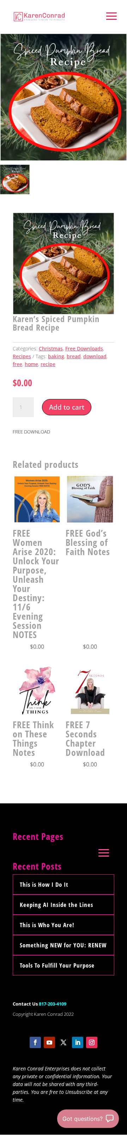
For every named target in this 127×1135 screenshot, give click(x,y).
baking (56, 356)
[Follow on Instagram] (91, 1042)
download (95, 356)
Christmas (51, 348)
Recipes (22, 356)
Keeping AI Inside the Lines (56, 905)
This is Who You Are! (47, 925)
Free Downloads (84, 348)
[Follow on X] (63, 1042)
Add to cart (66, 407)
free (17, 364)
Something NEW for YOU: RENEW (63, 945)
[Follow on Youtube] (49, 1042)
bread (74, 356)
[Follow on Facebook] (35, 1042)
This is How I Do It (44, 884)
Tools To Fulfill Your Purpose (57, 965)
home (31, 364)
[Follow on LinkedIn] (77, 1042)
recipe (48, 364)
